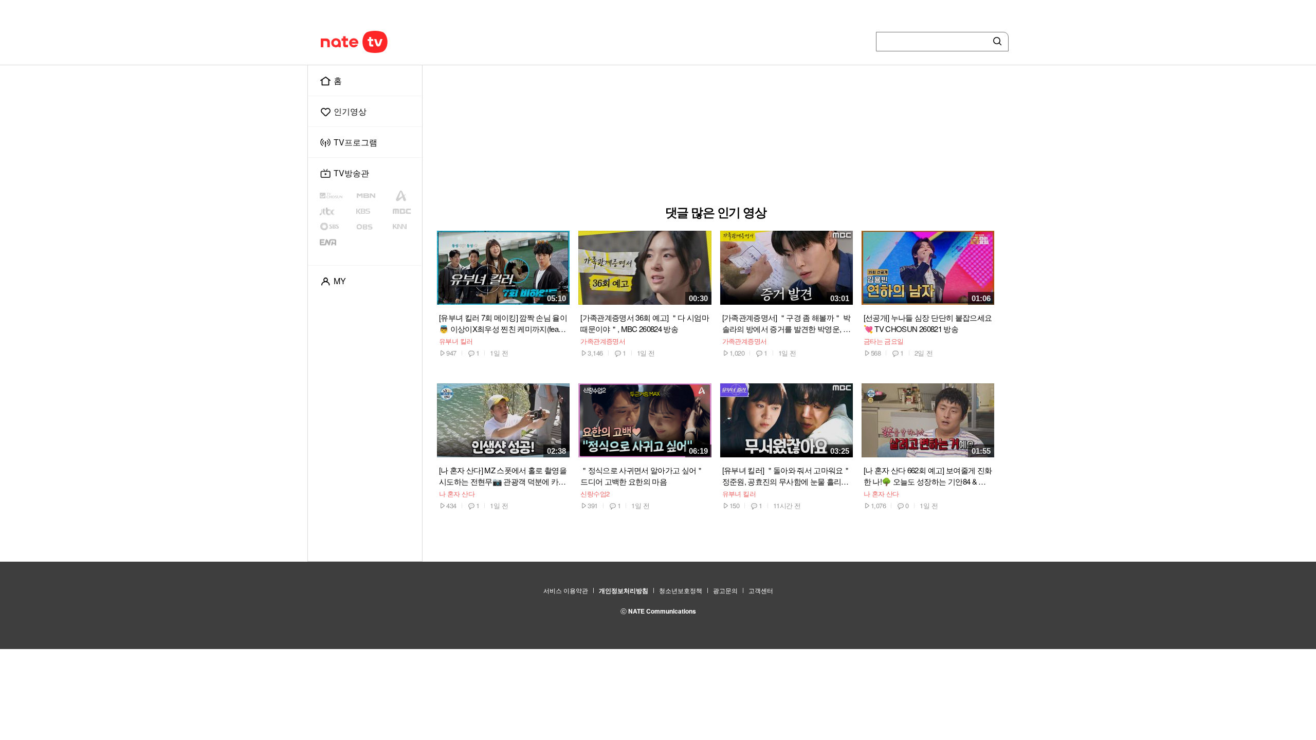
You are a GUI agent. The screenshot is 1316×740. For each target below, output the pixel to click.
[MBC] (405, 211)
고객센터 (760, 590)
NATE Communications (662, 611)
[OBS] (373, 226)
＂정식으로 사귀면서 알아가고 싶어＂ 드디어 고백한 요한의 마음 (641, 476)
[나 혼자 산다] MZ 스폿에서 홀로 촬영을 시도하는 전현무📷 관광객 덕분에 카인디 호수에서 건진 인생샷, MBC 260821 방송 (502, 476)
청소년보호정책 (680, 590)
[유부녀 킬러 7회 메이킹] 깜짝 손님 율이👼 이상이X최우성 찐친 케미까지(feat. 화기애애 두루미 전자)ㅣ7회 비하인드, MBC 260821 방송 (503, 323)
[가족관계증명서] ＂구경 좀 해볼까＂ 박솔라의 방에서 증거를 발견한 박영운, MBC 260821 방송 (786, 323)
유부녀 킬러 (456, 341)
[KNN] (405, 226)
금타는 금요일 (884, 341)
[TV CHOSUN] (337, 195)
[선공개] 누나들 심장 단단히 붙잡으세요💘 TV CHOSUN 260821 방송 (928, 323)
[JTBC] (336, 211)
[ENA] (336, 242)
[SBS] (337, 226)
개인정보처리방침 (623, 590)
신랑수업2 (594, 493)
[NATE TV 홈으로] (375, 42)
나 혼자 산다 (456, 493)
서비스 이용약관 (565, 590)
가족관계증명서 (602, 341)
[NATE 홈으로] (334, 42)
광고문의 (725, 590)
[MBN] (373, 195)
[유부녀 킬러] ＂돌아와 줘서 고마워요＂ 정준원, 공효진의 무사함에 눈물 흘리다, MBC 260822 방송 (786, 476)
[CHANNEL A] (405, 195)
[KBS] (374, 211)
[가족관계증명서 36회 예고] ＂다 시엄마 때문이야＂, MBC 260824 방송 (644, 323)
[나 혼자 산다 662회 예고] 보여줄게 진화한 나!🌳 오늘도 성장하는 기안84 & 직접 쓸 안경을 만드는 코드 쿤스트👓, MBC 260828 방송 (928, 476)
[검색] (995, 41)
